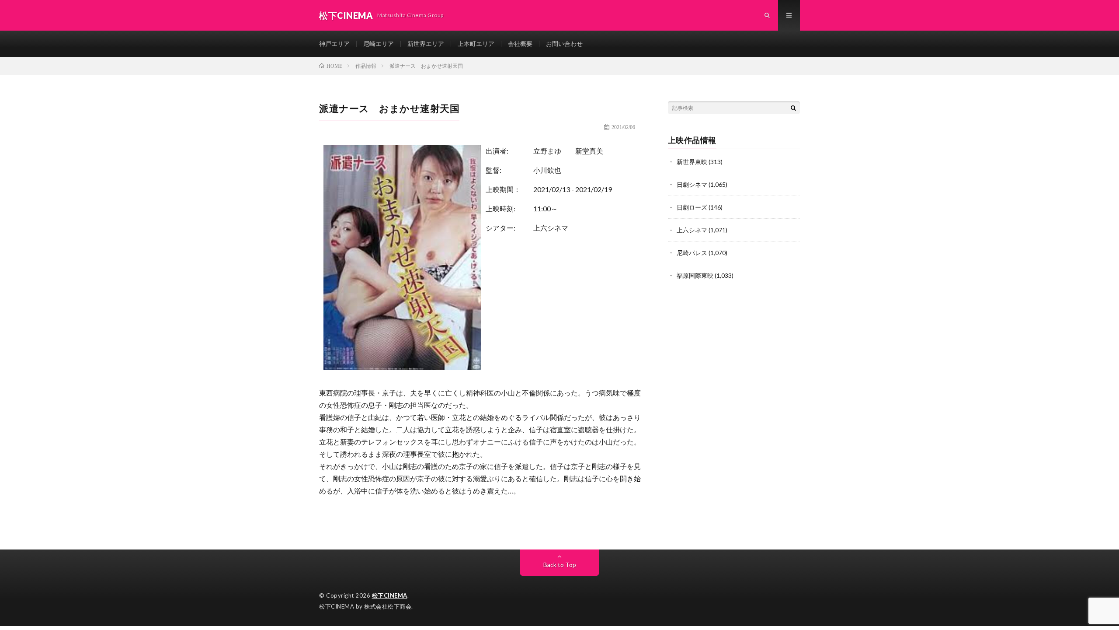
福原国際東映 (695, 275)
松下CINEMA (389, 595)
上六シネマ (550, 228)
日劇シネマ (692, 184)
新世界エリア (425, 43)
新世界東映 (692, 161)
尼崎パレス (692, 252)
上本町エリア (476, 43)
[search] (793, 107)
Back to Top (559, 564)
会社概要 (520, 43)
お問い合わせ (564, 43)
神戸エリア (334, 43)
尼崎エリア (378, 43)
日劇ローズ (692, 207)
